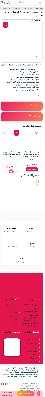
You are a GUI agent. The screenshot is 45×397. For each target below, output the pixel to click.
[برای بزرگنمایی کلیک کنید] (36, 57)
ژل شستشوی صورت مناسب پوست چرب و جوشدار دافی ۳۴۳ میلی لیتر (31, 155)
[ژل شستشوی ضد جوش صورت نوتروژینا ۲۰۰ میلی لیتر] (11, 140)
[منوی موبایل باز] (40, 2)
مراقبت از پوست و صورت (19, 8)
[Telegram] (2, 384)
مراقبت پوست (33, 8)
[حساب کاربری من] (8, 2)
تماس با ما (14, 327)
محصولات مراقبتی (11, 309)
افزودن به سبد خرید (25, 394)
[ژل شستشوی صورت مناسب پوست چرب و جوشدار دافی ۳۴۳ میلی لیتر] (31, 140)
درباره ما (15, 323)
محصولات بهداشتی (11, 313)
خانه (41, 8)
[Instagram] (6, 384)
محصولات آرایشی (12, 305)
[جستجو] (35, 2)
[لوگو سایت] (21, 2)
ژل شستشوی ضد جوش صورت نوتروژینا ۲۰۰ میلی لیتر (11, 154)
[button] (11, 171)
